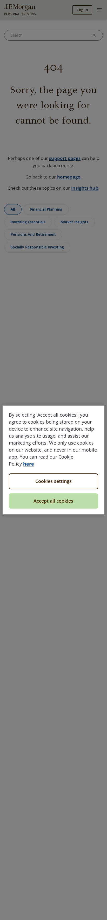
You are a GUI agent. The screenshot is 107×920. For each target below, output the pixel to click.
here (28, 464)
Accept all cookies (53, 501)
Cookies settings (53, 481)
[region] (53, 460)
